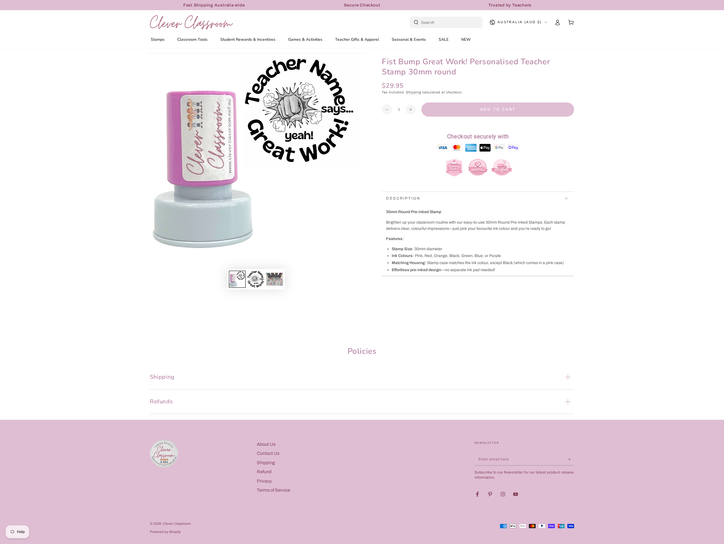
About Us (266, 444)
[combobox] (447, 22)
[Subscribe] (571, 459)
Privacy (264, 481)
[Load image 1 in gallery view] (237, 279)
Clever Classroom (177, 524)
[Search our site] (416, 22)
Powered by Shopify (165, 532)
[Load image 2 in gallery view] (255, 279)
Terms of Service (273, 490)
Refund (264, 471)
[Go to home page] (191, 22)
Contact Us (268, 453)
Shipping (413, 92)
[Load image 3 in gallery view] (274, 279)
